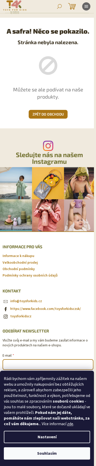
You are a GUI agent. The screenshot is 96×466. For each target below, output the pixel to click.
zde (70, 424)
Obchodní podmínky (19, 269)
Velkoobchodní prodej (20, 262)
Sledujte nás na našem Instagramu (49, 157)
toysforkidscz (20, 316)
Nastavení (47, 437)
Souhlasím (47, 453)
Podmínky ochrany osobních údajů (30, 275)
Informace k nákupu (18, 256)
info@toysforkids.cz (26, 301)
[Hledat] (59, 6)
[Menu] (86, 6)
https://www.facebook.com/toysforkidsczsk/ (45, 308)
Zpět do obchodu (48, 114)
